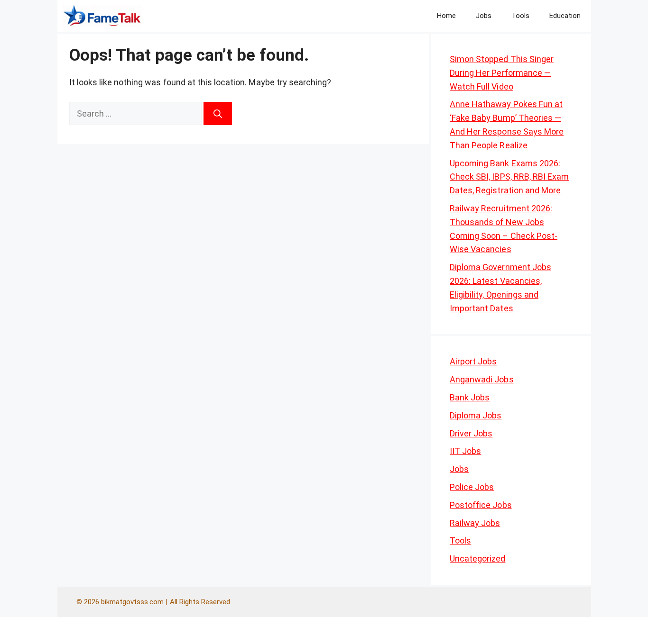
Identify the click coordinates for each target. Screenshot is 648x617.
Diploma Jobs (475, 415)
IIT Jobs (465, 451)
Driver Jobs (471, 433)
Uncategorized (478, 558)
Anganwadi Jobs (482, 379)
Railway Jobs (475, 523)
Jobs (483, 15)
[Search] (218, 113)
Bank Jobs (470, 397)
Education (565, 15)
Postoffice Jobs (481, 505)
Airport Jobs (473, 361)
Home (446, 15)
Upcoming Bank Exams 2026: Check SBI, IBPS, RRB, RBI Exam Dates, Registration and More (509, 177)
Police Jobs (472, 487)
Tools (520, 15)
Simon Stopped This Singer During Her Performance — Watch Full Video (502, 72)
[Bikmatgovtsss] (102, 16)
